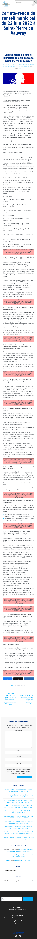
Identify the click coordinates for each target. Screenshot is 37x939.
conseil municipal (20, 685)
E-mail (18, 757)
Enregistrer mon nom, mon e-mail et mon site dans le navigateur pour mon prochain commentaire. (19, 771)
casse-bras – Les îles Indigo (12, 855)
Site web (18, 763)
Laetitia (8, 860)
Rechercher (17, 896)
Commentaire (18, 730)
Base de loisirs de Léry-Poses (22, 860)
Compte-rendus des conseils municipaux (15, 66)
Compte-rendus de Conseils (26, 64)
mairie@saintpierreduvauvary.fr (17, 909)
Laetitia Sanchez (10, 64)
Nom (19, 750)
